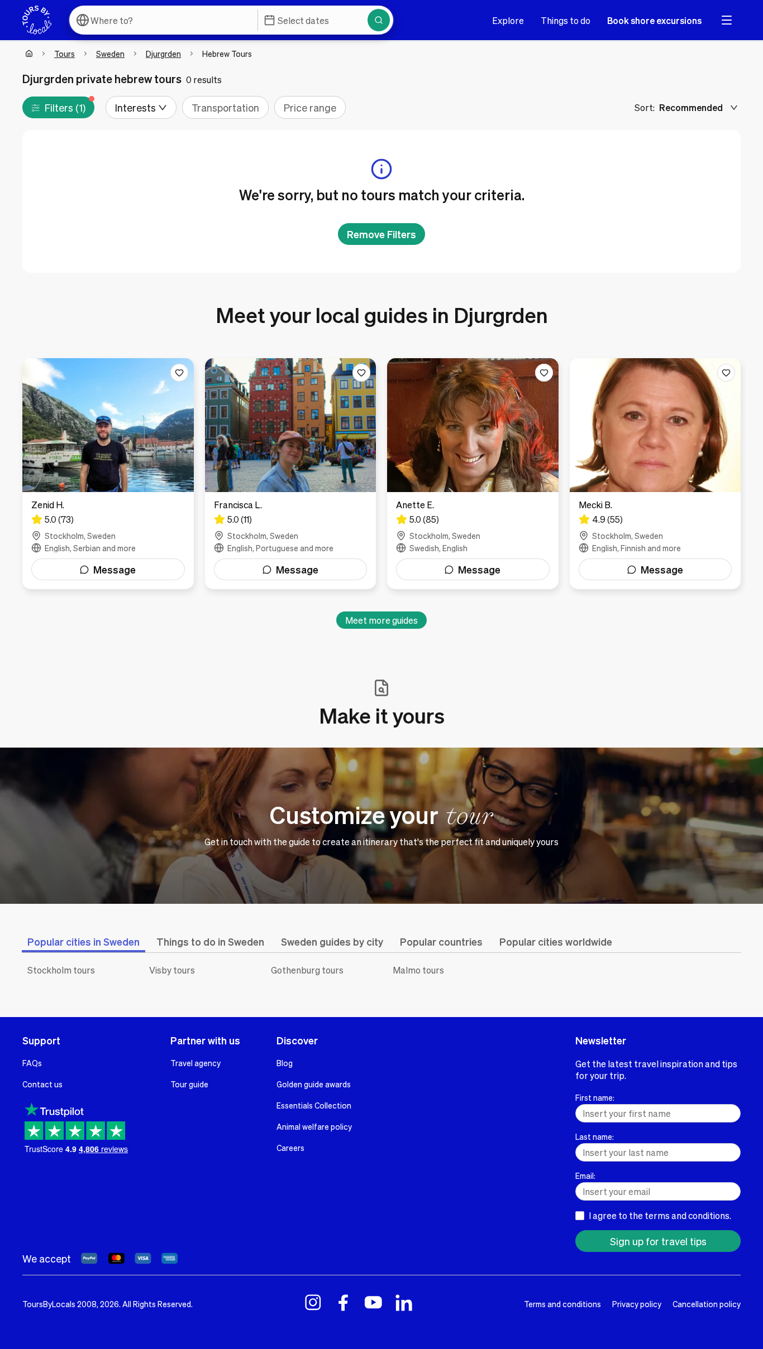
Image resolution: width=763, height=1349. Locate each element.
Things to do (565, 20)
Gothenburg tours (307, 970)
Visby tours (172, 970)
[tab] (83, 941)
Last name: (594, 1136)
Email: (585, 1175)
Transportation (225, 107)
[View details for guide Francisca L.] (290, 473)
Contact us (42, 1084)
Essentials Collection (313, 1105)
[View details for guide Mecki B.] (655, 473)
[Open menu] (727, 20)
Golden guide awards (313, 1084)
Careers (290, 1148)
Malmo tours (418, 970)
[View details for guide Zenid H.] (108, 473)
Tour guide (189, 1084)
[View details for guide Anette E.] (473, 473)
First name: (594, 1097)
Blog (284, 1063)
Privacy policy (636, 1304)
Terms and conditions (562, 1304)
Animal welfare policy (314, 1126)
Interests (135, 107)
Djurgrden (163, 54)
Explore (508, 20)
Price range (310, 107)
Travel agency (195, 1063)
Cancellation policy (707, 1304)
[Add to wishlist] (179, 373)
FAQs (32, 1063)
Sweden (110, 54)
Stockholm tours (61, 970)
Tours (64, 54)
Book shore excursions (654, 20)
